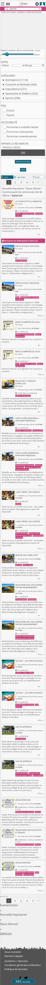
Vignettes (19, 177)
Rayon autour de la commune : (18, 50)
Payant (10, 115)
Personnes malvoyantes (20, 131)
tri (24, 177)
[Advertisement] (23, 31)
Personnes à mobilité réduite (22, 127)
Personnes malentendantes (22, 136)
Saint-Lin (6, 933)
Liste (4, 177)
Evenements (8, 905)
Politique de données (16, 969)
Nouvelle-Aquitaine (13, 188)
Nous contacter (12, 952)
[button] (23, 162)
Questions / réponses (16, 961)
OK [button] (23, 153)
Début (5, 65)
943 (23, 981)
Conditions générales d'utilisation (22, 965)
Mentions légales (13, 956)
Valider (23, 170)
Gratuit (10, 110)
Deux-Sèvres (33, 188)
